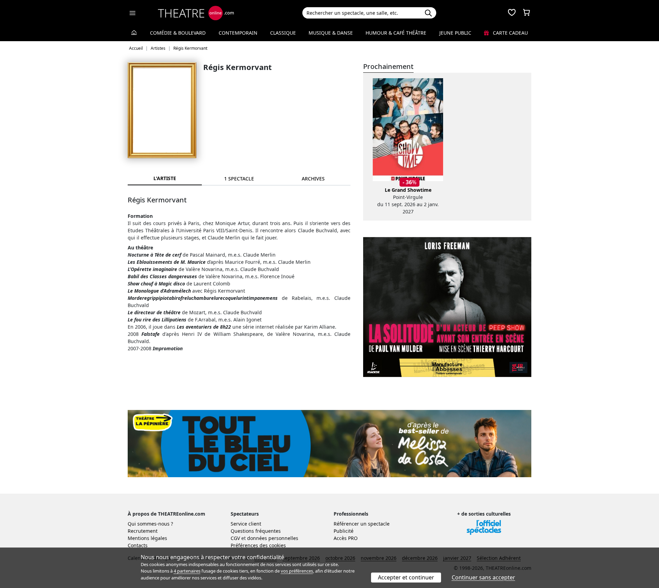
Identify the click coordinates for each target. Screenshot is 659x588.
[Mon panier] (526, 13)
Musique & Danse (331, 33)
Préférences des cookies (258, 545)
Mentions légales (147, 538)
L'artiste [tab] (164, 178)
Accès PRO (346, 538)
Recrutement (143, 531)
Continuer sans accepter (483, 577)
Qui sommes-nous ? (150, 523)
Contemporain (238, 33)
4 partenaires (187, 571)
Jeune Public (455, 33)
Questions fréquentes (256, 531)
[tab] (239, 178)
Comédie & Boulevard (178, 33)
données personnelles (272, 538)
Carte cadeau (510, 33)
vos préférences (297, 571)
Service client (246, 523)
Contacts (138, 545)
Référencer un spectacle (362, 523)
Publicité (344, 531)
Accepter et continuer (406, 577)
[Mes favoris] (512, 13)
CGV (235, 538)
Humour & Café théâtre (396, 33)
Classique (283, 33)
